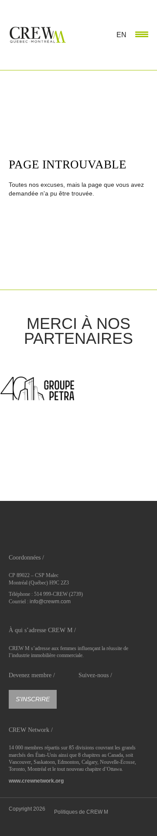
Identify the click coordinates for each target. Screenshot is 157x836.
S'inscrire (33, 699)
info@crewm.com (50, 601)
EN (121, 34)
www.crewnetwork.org (36, 781)
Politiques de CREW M (81, 812)
